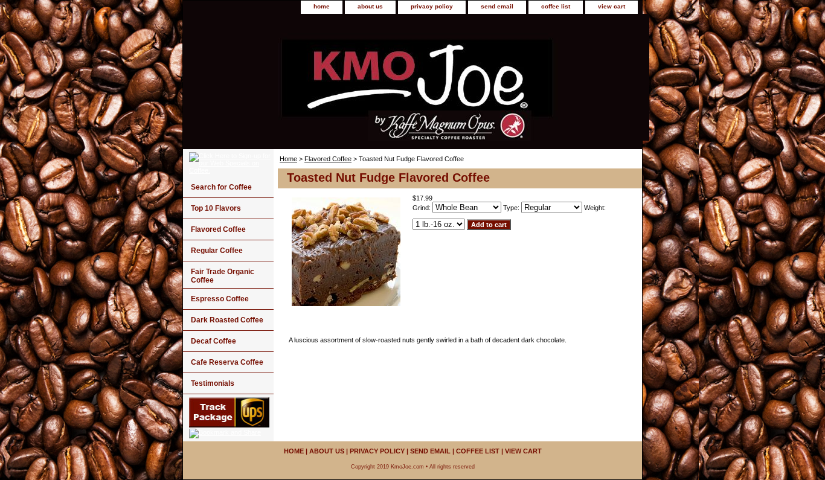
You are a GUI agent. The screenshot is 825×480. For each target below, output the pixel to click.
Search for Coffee (221, 187)
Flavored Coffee (328, 158)
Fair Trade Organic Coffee (222, 275)
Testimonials (212, 383)
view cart (611, 6)
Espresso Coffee (220, 299)
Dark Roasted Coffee (227, 320)
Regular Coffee (217, 250)
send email (497, 6)
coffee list (555, 6)
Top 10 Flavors (216, 208)
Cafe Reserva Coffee (227, 362)
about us (370, 6)
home (321, 6)
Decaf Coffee (213, 341)
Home (288, 158)
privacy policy (432, 6)
